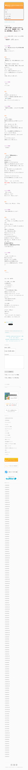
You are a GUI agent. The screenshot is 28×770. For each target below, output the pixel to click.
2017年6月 (7, 720)
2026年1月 (7, 500)
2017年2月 (7, 728)
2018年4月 (7, 698)
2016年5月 (7, 747)
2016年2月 (7, 754)
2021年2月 (7, 626)
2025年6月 (7, 515)
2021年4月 (7, 621)
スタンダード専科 (8, 426)
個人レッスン (7, 439)
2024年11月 (7, 530)
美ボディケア (7, 452)
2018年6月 (7, 694)
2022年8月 (7, 587)
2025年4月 (7, 519)
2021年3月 (7, 624)
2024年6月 (7, 540)
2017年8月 (7, 715)
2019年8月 (7, 664)
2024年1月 (7, 551)
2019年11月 (7, 658)
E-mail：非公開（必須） (9, 351)
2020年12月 (7, 630)
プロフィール (8, 14)
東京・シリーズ (8, 445)
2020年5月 (7, 645)
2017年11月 (7, 709)
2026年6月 (7, 489)
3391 (7, 157)
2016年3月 (7, 752)
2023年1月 (7, 577)
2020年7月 (7, 641)
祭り (6, 450)
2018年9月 (7, 688)
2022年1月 (7, 602)
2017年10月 (7, 711)
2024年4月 (7, 545)
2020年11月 (7, 632)
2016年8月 (7, 741)
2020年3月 (7, 649)
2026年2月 (7, 498)
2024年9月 (7, 534)
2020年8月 (7, 639)
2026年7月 (7, 487)
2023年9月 (7, 560)
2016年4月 (7, 750)
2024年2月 (7, 549)
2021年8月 (7, 613)
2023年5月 (7, 568)
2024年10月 (7, 532)
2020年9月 (7, 636)
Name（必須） (7, 347)
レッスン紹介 (8, 16)
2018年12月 (7, 681)
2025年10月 (7, 506)
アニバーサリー (8, 422)
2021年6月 (7, 617)
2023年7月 (7, 564)
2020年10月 (7, 634)
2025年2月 (7, 523)
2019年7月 (7, 666)
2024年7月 (7, 538)
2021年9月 (7, 611)
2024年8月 (7, 536)
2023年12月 (7, 553)
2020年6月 (7, 643)
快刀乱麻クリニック (9, 441)
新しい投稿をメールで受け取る (12, 377)
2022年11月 (7, 581)
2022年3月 (7, 598)
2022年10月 (7, 583)
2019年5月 (7, 671)
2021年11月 (7, 607)
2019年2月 (7, 677)
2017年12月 (7, 707)
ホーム (6, 9)
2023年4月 (7, 570)
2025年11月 (7, 504)
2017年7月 (7, 718)
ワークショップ (8, 437)
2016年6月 (7, 745)
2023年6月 (7, 566)
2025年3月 (7, 521)
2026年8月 (7, 485)
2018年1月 (7, 705)
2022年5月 (7, 594)
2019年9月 (7, 662)
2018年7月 (7, 692)
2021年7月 (7, 615)
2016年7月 (7, 743)
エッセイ (6, 424)
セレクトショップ (8, 428)
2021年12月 (7, 604)
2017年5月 (7, 722)
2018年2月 (7, 703)
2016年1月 (7, 756)
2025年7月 (7, 513)
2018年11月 (7, 683)
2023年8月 (7, 562)
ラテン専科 (7, 433)
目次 (6, 11)
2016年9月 (7, 739)
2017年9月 (7, 713)
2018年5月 (7, 696)
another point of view (9, 22)
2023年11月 (7, 555)
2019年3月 (7, 675)
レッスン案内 (7, 435)
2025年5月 (7, 517)
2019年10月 (7, 660)
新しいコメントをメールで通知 (12, 374)
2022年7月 (7, 589)
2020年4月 (7, 647)
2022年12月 (7, 579)
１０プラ (6, 454)
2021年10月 (7, 609)
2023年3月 (7, 572)
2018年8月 (7, 690)
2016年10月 (7, 737)
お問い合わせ (8, 18)
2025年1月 (7, 525)
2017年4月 (7, 724)
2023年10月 (7, 557)
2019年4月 (7, 673)
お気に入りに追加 (9, 322)
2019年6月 (7, 668)
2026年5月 (7, 491)
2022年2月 (7, 600)
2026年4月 (7, 493)
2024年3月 (7, 547)
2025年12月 (7, 502)
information (7, 420)
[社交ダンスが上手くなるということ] (14, 5)
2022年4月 (7, 596)
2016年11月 (7, 735)
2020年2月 (7, 651)
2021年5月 (7, 619)
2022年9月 (7, 585)
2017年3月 (7, 726)
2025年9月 (7, 508)
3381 (7, 98)
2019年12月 (7, 656)
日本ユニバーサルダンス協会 (10, 443)
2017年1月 (7, 730)
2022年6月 (7, 592)
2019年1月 (7, 679)
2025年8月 (7, 510)
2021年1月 (7, 628)
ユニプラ (6, 430)
